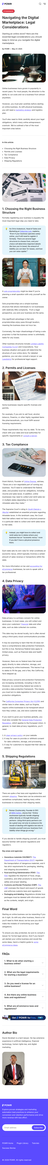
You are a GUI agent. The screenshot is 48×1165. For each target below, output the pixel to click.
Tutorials (35, 1143)
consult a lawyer (30, 436)
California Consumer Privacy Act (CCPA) (23, 701)
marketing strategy (23, 110)
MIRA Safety (16, 813)
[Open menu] (44, 4)
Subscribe (38, 1128)
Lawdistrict (6, 359)
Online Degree (30, 481)
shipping (13, 796)
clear (8, 735)
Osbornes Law (25, 231)
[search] (40, 4)
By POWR (5, 49)
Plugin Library (22, 1143)
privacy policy (16, 735)
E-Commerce (8, 11)
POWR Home (7, 1143)
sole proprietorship (12, 291)
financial (24, 624)
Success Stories (9, 1148)
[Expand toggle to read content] (43, 962)
